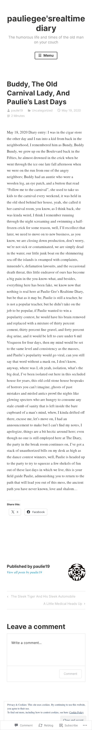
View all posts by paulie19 (24, 572)
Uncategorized (42, 110)
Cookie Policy (76, 712)
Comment (70, 673)
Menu (48, 55)
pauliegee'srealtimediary (46, 23)
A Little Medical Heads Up (62, 604)
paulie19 (17, 110)
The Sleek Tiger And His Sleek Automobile (40, 597)
